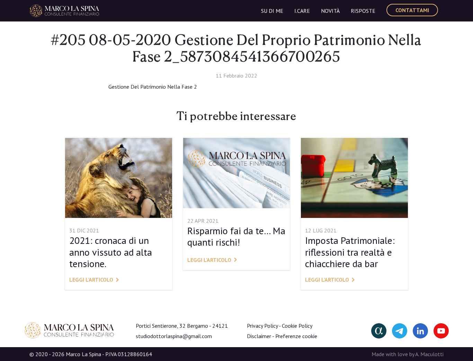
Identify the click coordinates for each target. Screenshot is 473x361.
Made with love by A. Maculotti (408, 354)
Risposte (363, 10)
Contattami (412, 10)
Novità (330, 10)
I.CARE (302, 10)
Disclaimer (259, 336)
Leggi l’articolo (91, 279)
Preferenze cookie (296, 336)
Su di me (272, 10)
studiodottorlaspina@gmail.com (174, 336)
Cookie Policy (297, 325)
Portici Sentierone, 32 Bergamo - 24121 (182, 325)
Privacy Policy (262, 325)
